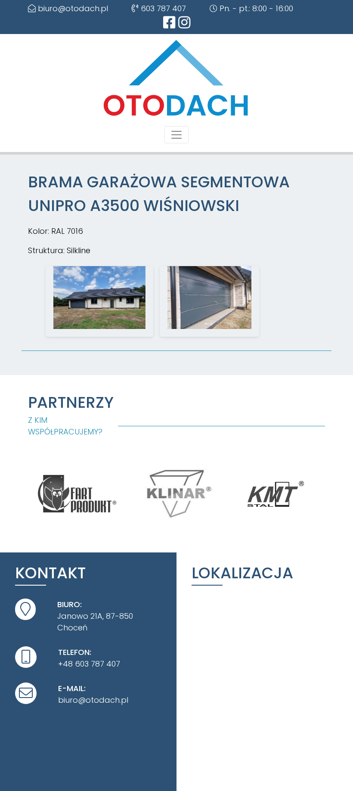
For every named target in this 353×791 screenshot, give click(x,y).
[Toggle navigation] (176, 134)
